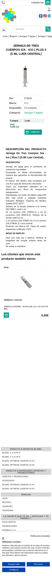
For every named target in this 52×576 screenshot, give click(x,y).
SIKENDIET (7, 506)
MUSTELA (7, 502)
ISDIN (5, 498)
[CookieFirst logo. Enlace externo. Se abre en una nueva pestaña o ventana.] (3, 538)
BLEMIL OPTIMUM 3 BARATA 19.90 (18, 465)
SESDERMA (7, 510)
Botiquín (13, 36)
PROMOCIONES (9, 526)
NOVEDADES (8, 481)
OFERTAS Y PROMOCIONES (15, 477)
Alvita (6, 267)
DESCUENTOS (9, 522)
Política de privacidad (40, 536)
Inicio (5, 36)
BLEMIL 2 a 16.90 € (11, 453)
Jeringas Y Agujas (27, 36)
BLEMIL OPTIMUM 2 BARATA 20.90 (18, 461)
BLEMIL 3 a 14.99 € (11, 457)
